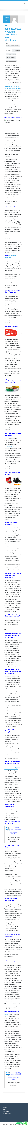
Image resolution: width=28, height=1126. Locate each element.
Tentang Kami (7, 1111)
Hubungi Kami (7, 1113)
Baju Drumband (16, 50)
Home (5, 1107)
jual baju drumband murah (12, 45)
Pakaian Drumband (11, 57)
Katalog (5, 1109)
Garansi (6, 1014)
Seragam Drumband (11, 61)
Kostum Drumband (11, 54)
